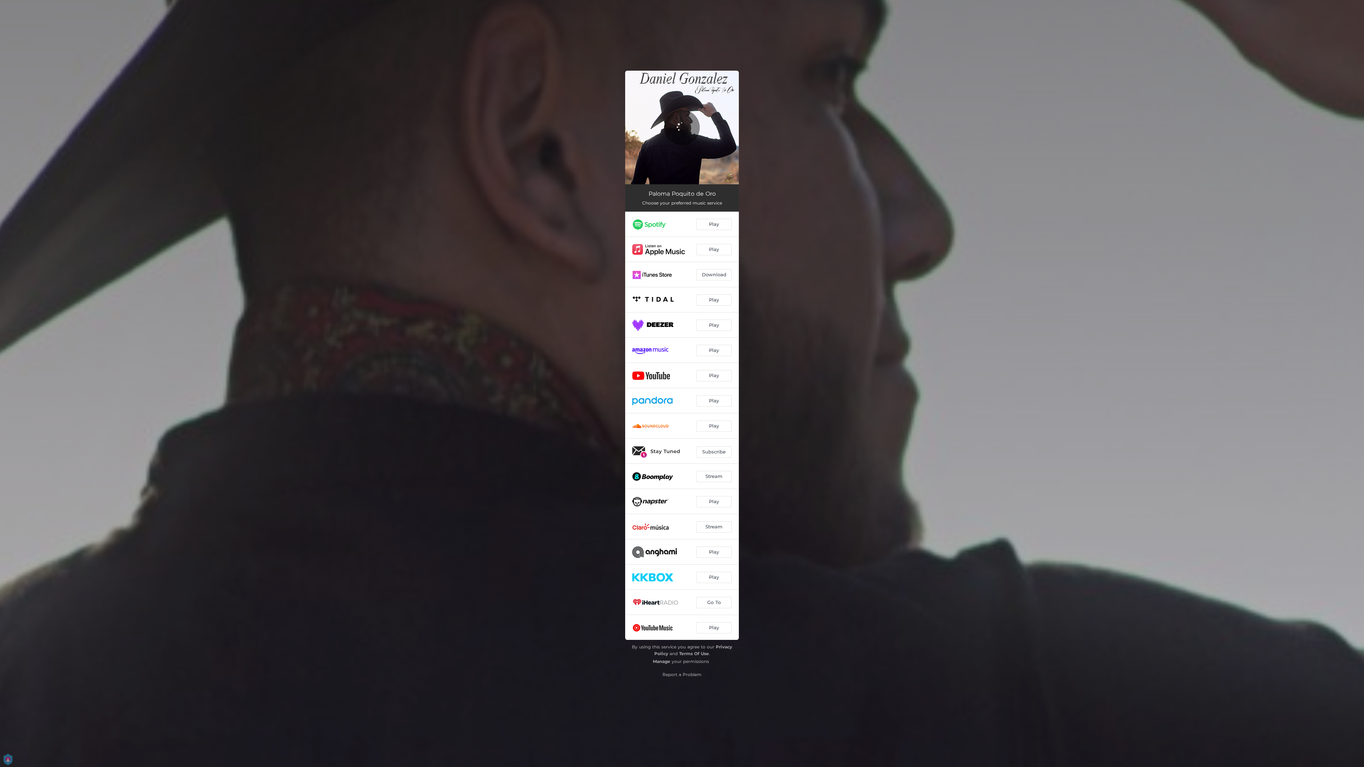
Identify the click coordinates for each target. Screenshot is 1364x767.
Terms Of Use (694, 653)
